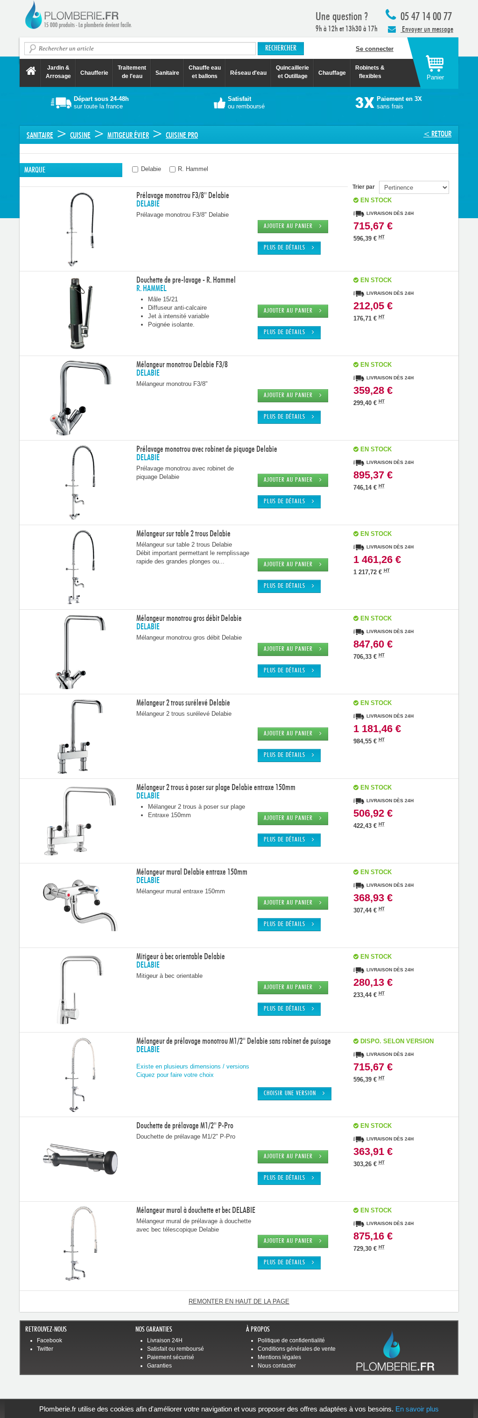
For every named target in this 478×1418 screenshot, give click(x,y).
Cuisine (80, 135)
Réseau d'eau (248, 73)
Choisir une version (293, 1093)
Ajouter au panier (291, 226)
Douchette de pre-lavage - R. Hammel (186, 280)
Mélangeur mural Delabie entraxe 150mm (191, 872)
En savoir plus (417, 1409)
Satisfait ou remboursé (175, 1349)
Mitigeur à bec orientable (169, 975)
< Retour (437, 134)
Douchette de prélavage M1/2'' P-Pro (184, 1126)
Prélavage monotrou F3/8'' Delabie (182, 196)
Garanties (159, 1365)
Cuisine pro (182, 135)
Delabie (150, 168)
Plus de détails (288, 248)
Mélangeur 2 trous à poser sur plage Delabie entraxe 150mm (215, 788)
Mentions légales (279, 1357)
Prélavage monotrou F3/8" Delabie (182, 214)
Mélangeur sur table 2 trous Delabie (183, 534)
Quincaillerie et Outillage (292, 71)
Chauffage (332, 73)
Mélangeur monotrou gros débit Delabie (189, 618)
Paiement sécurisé (170, 1357)
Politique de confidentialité (291, 1340)
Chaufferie (94, 73)
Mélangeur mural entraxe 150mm (180, 891)
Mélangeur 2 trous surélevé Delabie (183, 703)
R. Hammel (192, 168)
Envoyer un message (427, 29)
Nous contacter (277, 1365)
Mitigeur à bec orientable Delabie (180, 957)
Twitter (45, 1349)
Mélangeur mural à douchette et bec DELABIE (195, 1210)
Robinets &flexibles (370, 71)
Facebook (49, 1340)
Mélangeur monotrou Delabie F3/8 (182, 365)
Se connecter (375, 48)
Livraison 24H (165, 1340)
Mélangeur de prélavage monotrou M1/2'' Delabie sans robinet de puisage (233, 1041)
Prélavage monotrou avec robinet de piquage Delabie (206, 449)
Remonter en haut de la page (239, 1301)
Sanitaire (167, 73)
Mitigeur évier (128, 135)
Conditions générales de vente (297, 1349)
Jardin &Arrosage (58, 71)
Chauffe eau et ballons (205, 71)
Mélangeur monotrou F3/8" (172, 383)
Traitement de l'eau (132, 71)
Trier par (365, 187)
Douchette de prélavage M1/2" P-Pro (185, 1136)
